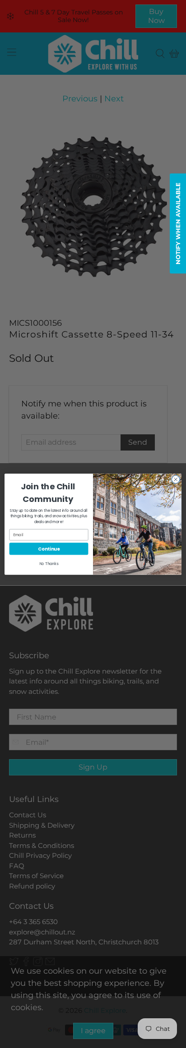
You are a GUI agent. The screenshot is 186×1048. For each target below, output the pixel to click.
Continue (49, 548)
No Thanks (49, 563)
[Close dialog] (176, 479)
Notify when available (177, 223)
